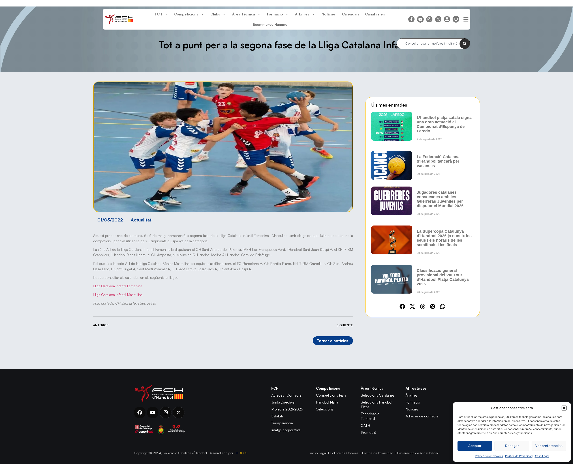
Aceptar (474, 446)
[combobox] (428, 44)
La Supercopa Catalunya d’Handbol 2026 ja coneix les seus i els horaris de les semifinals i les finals (444, 238)
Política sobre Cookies (489, 456)
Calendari (350, 14)
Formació (275, 14)
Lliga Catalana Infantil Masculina (118, 294)
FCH (158, 14)
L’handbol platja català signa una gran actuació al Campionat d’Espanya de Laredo (444, 124)
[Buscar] (465, 44)
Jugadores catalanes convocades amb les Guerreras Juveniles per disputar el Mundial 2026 (440, 199)
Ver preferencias (548, 446)
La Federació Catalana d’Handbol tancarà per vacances (438, 161)
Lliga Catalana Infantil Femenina (117, 286)
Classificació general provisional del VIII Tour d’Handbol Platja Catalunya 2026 (443, 277)
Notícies (328, 14)
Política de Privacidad (518, 456)
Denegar (512, 446)
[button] (564, 408)
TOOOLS (240, 453)
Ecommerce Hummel (270, 24)
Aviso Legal (542, 456)
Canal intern (376, 14)
